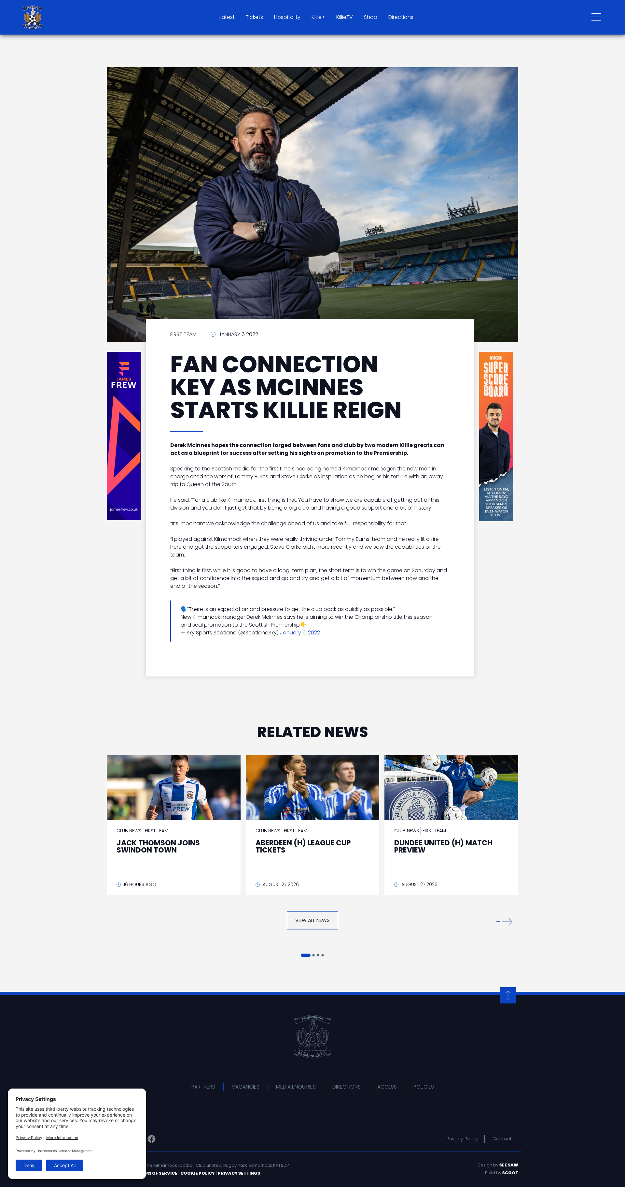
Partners (203, 1087)
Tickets (254, 17)
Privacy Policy (462, 1138)
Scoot (510, 1173)
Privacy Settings (239, 1173)
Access (387, 1087)
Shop (370, 17)
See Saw (508, 1165)
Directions (400, 17)
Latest (227, 17)
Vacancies (245, 1087)
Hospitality (287, 17)
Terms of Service (156, 1173)
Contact (502, 1138)
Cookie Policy (197, 1173)
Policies (423, 1087)
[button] (504, 922)
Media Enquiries (296, 1087)
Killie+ (318, 17)
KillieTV (344, 17)
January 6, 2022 (300, 632)
